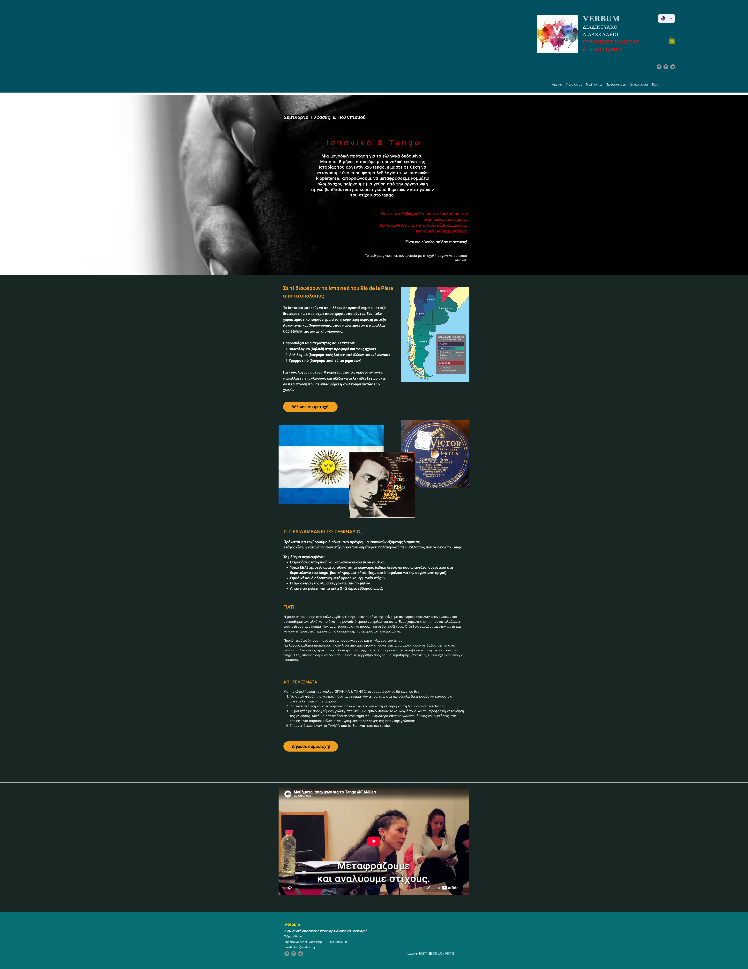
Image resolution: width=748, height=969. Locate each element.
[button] (672, 40)
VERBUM (601, 18)
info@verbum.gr (305, 947)
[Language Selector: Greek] (666, 18)
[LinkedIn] (672, 66)
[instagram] (665, 66)
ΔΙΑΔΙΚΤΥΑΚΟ (600, 27)
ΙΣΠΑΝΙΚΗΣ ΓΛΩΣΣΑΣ (611, 42)
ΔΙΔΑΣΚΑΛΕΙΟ (600, 34)
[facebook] (659, 66)
